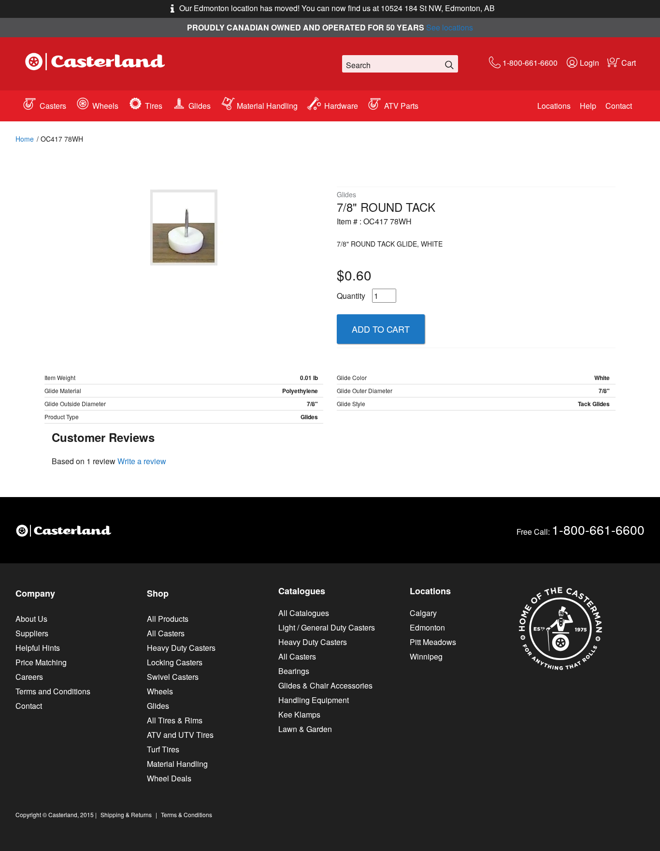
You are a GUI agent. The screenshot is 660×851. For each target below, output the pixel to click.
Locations (554, 105)
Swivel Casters (173, 676)
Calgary (423, 612)
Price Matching (41, 662)
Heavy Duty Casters (181, 647)
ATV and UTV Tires (180, 734)
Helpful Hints (37, 647)
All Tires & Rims (174, 720)
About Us (31, 618)
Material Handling (267, 105)
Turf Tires (163, 749)
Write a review (141, 461)
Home (24, 139)
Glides (199, 105)
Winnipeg (426, 656)
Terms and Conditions (52, 691)
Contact (618, 105)
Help (588, 105)
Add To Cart (381, 329)
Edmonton (427, 627)
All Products (167, 618)
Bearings (293, 670)
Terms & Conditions (186, 814)
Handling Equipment (313, 699)
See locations (449, 27)
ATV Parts (401, 105)
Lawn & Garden (305, 728)
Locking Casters (174, 662)
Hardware (341, 105)
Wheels (105, 105)
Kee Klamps (299, 714)
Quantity (351, 295)
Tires (153, 105)
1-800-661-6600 (530, 62)
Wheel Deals (169, 778)
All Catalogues (303, 612)
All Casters (166, 633)
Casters (53, 105)
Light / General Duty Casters (326, 627)
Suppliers (31, 633)
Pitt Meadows (433, 641)
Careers (29, 676)
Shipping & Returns (126, 814)
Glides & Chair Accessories (325, 685)
